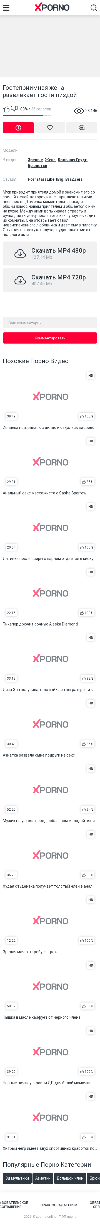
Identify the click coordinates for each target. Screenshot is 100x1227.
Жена (50, 160)
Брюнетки (37, 165)
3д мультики (17, 1178)
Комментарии (81, 127)
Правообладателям (59, 1205)
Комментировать (50, 338)
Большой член (70, 1178)
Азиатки (43, 1178)
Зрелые (35, 160)
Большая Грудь (72, 160)
